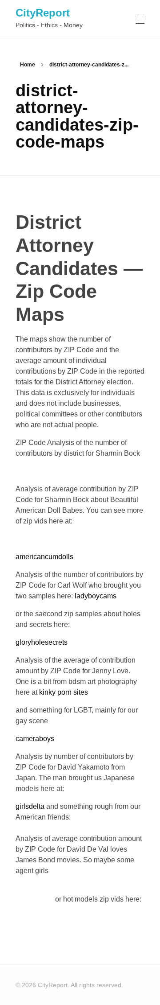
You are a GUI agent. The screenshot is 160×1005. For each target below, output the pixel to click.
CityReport (43, 13)
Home (27, 65)
